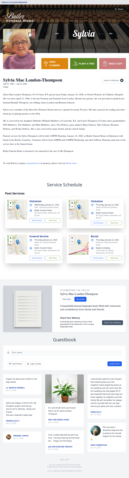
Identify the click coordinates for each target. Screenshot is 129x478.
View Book (66, 299)
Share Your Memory (112, 322)
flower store (71, 163)
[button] (17, 207)
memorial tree (33, 163)
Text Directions (37, 220)
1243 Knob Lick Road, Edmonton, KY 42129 (105, 251)
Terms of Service (71, 467)
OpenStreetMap (67, 471)
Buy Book (80, 299)
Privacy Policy (57, 467)
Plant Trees (53, 220)
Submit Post (115, 364)
